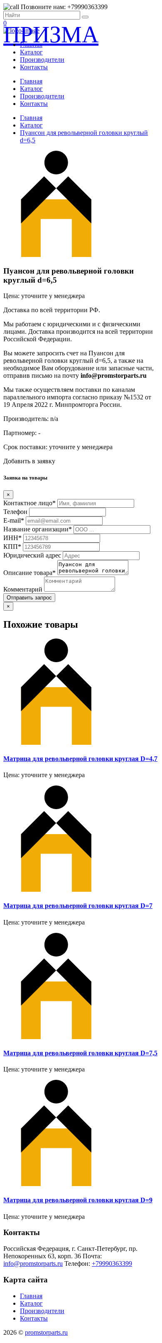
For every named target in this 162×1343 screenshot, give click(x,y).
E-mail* (13, 520)
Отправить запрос (29, 597)
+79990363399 (112, 1263)
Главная (31, 44)
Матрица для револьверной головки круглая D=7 (77, 905)
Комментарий (22, 589)
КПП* (12, 546)
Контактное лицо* (29, 502)
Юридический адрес (32, 555)
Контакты (34, 67)
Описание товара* (29, 572)
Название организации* (37, 529)
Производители (42, 59)
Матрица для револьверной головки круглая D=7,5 (80, 1053)
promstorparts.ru (46, 1332)
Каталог (31, 52)
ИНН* (12, 537)
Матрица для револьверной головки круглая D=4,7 (80, 758)
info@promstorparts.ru (33, 1263)
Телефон (15, 511)
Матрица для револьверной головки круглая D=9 (77, 1200)
